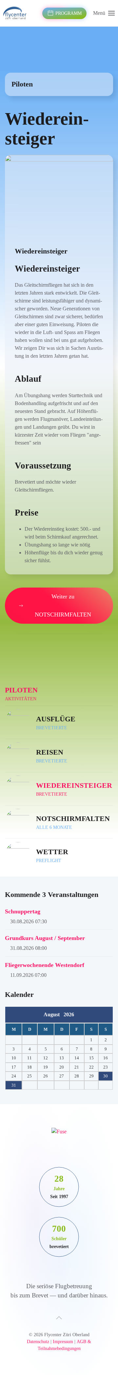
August (54, 1014)
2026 (69, 1014)
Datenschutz (38, 1341)
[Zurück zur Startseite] (15, 13)
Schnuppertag (22, 911)
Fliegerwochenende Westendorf (44, 965)
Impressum (63, 1341)
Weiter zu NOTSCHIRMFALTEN (63, 605)
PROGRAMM (68, 13)
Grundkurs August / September (45, 938)
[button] (104, 13)
